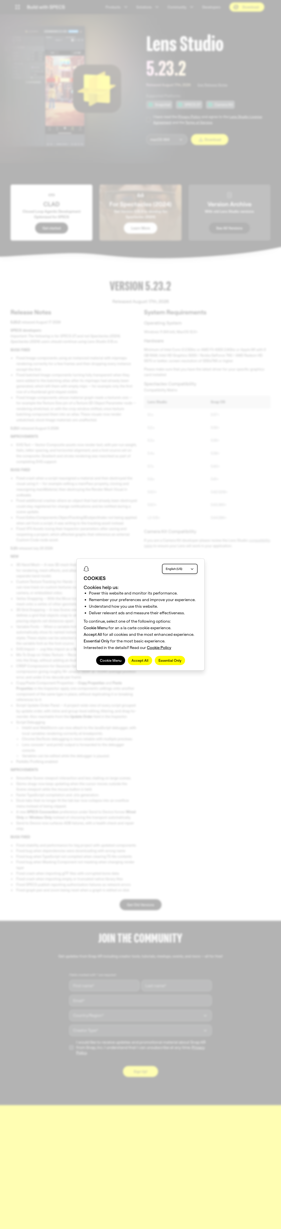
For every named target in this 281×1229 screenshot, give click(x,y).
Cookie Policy (159, 647)
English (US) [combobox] (174, 569)
